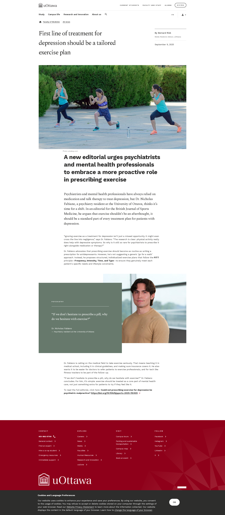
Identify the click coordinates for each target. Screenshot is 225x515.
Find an (45, 446)
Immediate (47, 460)
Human (85, 455)
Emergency (48, 455)
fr (173, 15)
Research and (88, 460)
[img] (48, 5)
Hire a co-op (48, 450)
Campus (122, 436)
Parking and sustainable (126, 442)
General (45, 441)
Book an (122, 458)
